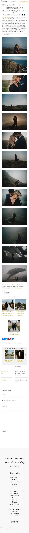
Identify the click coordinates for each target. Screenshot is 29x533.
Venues (14, 500)
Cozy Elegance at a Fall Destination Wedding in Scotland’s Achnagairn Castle (7, 314)
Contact (14, 486)
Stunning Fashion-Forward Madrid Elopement (20, 313)
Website (4, 406)
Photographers (14, 493)
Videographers (14, 495)
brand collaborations (24, 1)
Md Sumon (4, 371)
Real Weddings (14, 513)
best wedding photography (17, 343)
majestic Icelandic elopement (14, 288)
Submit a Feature (14, 516)
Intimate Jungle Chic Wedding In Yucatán (14, 333)
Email (9, 400)
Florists (14, 502)
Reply (2, 373)
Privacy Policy (14, 477)
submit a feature (25, 2)
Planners (14, 498)
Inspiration (14, 511)
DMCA (14, 480)
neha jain (3, 380)
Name (4, 394)
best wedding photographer (7, 343)
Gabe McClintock (6, 17)
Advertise (14, 484)
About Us (14, 475)
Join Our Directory (14, 504)
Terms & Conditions (14, 482)
